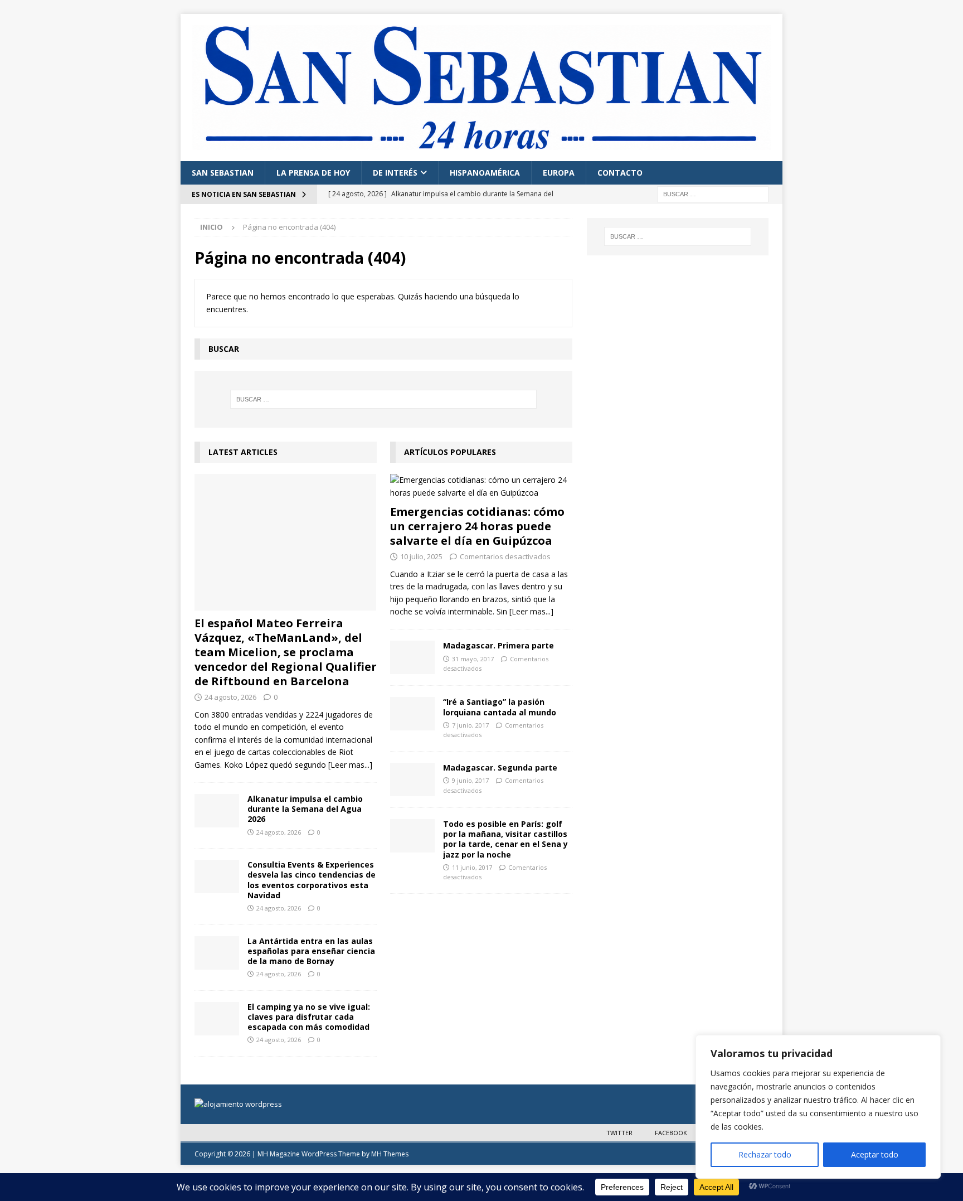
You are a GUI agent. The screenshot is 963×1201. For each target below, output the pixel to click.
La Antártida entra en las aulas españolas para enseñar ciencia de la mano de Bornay (311, 951)
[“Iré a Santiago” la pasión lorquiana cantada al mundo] (412, 713)
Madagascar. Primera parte (498, 645)
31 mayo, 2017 (473, 659)
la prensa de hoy (313, 172)
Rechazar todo (764, 1154)
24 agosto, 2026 (230, 697)
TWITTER (619, 1133)
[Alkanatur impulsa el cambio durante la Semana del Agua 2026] (216, 810)
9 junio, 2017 (470, 780)
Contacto (620, 172)
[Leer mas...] (350, 764)
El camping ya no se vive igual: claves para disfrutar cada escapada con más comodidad (308, 1016)
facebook (671, 1133)
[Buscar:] (713, 193)
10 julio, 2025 (421, 556)
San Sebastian (223, 172)
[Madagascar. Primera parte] (412, 657)
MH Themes (389, 1154)
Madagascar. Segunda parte (500, 767)
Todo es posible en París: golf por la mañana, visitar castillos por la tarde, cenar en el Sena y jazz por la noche (505, 839)
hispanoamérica (485, 172)
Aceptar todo (874, 1154)
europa (559, 172)
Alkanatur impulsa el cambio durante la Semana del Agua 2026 (305, 808)
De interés (395, 172)
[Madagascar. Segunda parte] (412, 779)
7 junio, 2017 (470, 725)
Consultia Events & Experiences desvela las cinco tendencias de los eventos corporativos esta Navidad (311, 879)
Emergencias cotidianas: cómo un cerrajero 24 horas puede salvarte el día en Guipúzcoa (477, 526)
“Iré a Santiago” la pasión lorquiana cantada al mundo (499, 706)
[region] (818, 1107)
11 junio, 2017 (472, 867)
